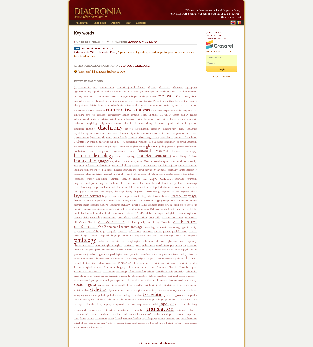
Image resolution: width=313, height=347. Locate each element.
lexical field (110, 187)
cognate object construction (184, 105)
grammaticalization (186, 146)
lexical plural (123, 187)
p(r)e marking (135, 231)
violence (101, 322)
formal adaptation (188, 141)
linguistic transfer (132, 196)
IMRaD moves (150, 165)
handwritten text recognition (91, 151)
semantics (160, 275)
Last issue (100, 22)
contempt (135, 114)
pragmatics (176, 245)
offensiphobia (191, 217)
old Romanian (86, 226)
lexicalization (164, 187)
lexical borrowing (164, 183)
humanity (192, 161)
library (129, 191)
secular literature (109, 275)
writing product (81, 326)
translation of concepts (85, 314)
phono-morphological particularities (90, 245)
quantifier (134, 254)
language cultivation (186, 178)
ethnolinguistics (148, 137)
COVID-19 (165, 114)
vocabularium (138, 322)
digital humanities (187, 128)
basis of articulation (99, 96)
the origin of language (156, 299)
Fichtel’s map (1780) (110, 141)
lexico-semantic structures (184, 187)
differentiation (169, 128)
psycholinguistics (98, 254)
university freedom (132, 318)
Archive (115, 22)
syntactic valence (188, 290)
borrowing (119, 100)
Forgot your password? (221, 76)
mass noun (179, 200)
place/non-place (114, 245)
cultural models (81, 118)
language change (131, 178)
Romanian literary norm (142, 267)
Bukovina (164, 100)
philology (85, 240)
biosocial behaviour (105, 100)
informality (173, 169)
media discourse (91, 204)
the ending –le (115, 299)
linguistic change (170, 191)
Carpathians (174, 100)
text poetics (191, 295)
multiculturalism (81, 213)
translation (160, 308)
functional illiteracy (83, 146)
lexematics (145, 183)
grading (162, 146)
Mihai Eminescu (149, 204)
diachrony (110, 127)
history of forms (188, 156)
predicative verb (81, 249)
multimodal (95, 213)
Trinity (111, 318)
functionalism (100, 146)
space (114, 284)
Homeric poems (151, 161)
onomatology (174, 227)
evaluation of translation (185, 137)
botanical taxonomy (134, 100)
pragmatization (190, 245)
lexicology (119, 191)
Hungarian (79, 165)
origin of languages (95, 231)
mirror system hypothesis (185, 204)
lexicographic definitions (86, 191)
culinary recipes (189, 114)
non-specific (154, 217)
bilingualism (190, 96)
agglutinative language (85, 91)
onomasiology (149, 227)
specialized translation (144, 284)
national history (109, 213)
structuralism (170, 284)
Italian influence (189, 173)
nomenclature (124, 217)
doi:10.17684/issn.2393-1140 (218, 51)
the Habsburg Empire (134, 299)
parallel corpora (179, 231)
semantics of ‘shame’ (176, 275)
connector (101, 114)
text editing (154, 294)
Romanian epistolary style (87, 267)
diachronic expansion (165, 123)
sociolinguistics (87, 284)
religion (141, 258)
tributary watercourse (97, 318)
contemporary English (118, 114)
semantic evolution (146, 275)
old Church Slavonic (85, 222)
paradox (167, 231)
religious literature (155, 258)
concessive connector (84, 114)
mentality (125, 204)
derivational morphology (85, 123)
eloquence (107, 137)
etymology (166, 137)
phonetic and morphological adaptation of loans (138, 241)
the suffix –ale (175, 299)
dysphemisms (95, 137)
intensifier (191, 169)
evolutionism (94, 141)
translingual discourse (172, 314)
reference (192, 254)
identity (127, 165)
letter (135, 183)
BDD (128, 22)
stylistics (98, 289)
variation (170, 318)
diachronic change (144, 123)
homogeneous (165, 161)
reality (183, 254)
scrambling (179, 271)
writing (177, 322)
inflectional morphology (144, 169)
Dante (139, 118)
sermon (103, 280)
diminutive (99, 133)
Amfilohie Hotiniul (113, 91)
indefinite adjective (167, 165)
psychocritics (80, 254)
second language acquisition (87, 275)
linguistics (147, 196)
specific (159, 284)
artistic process (151, 91)
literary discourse (161, 196)
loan (140, 200)
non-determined (139, 217)
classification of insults (122, 105)
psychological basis (119, 254)
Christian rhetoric (97, 105)
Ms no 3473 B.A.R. (187, 208)
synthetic (101, 295)
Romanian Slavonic (167, 267)
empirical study (120, 137)
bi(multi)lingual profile (134, 96)
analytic (126, 91)
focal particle (127, 141)
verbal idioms (80, 322)
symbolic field (149, 290)
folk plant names (155, 141)
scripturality (191, 271)
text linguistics (175, 295)
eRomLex (132, 137)
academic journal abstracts (131, 87)
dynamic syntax (81, 137)
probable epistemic (125, 249)
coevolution (164, 105)
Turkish (118, 318)
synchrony (163, 290)
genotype (112, 146)
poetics (138, 245)
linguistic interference (112, 196)
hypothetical (117, 165)
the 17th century (82, 299)
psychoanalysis (190, 249)
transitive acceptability (118, 309)
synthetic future (114, 295)
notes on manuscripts (172, 217)
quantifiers (145, 254)
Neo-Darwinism (144, 213)
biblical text (170, 95)
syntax (85, 295)
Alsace (100, 91)
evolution (80, 141)
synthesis (93, 295)
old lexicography (136, 222)
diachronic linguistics (84, 128)
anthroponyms (137, 91)
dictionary (155, 128)
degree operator (177, 118)
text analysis (137, 295)
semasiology (191, 275)
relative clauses (112, 258)
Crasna (175, 114)
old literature (185, 221)
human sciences (180, 161)
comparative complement (162, 110)
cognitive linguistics (84, 110)
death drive (162, 118)
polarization (148, 245)
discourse (124, 133)
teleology (126, 295)
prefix (92, 249)
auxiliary (174, 91)
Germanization (125, 146)
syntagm (78, 295)
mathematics (191, 200)
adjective (152, 87)
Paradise (158, 231)
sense (76, 280)
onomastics (162, 227)
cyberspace (129, 118)
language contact (158, 178)
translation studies (131, 314)
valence (161, 318)
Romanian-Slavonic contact (87, 271)
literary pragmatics (98, 200)
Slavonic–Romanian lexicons (162, 280)
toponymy (167, 303)
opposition (185, 227)
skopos (110, 280)
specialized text (125, 284)
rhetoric (191, 258)
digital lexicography (83, 133)
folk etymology (140, 141)
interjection (109, 173)
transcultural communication (88, 309)
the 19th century (99, 299)
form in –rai (174, 141)
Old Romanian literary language (120, 226)
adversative (178, 87)
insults (182, 169)
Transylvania (80, 318)
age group (191, 87)
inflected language (123, 169)
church (108, 105)
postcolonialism (162, 245)
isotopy (177, 173)
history (176, 156)
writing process (189, 322)
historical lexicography (184, 151)
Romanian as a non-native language (154, 262)
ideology (137, 165)
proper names (153, 249)
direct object (112, 133)
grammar (171, 146)
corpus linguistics (149, 114)
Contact (141, 22)
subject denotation (116, 290)
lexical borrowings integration (88, 187)
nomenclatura (109, 217)
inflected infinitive (103, 169)
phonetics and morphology (182, 241)
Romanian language (115, 267)
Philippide (192, 235)
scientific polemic (164, 271)
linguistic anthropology (147, 191)
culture (95, 118)
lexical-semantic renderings (144, 187)
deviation (128, 123)
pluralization (128, 245)
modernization (99, 208)
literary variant (130, 200)
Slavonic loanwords (137, 280)
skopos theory (120, 280)
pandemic (148, 231)
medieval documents (110, 204)
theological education (84, 304)
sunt (133, 290)
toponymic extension (125, 304)
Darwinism (149, 118)
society (193, 280)
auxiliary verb (81, 96)
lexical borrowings (187, 183)
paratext (193, 231)
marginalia (168, 200)
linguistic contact (87, 195)
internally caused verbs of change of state (135, 173)
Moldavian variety (158, 208)
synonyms (174, 290)
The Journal (81, 22)
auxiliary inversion (188, 91)
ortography (111, 231)
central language (189, 100)
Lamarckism (101, 178)
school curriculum (137, 271)
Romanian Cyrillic (187, 262)
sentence (84, 280)
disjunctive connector (140, 133)
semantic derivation (128, 275)
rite (93, 262)
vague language (149, 318)
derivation (192, 118)
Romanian (125, 263)
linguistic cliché (189, 191)
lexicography (106, 191)
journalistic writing (83, 178)
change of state (81, 105)
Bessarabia (116, 96)
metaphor (136, 204)
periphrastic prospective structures (139, 235)
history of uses (137, 161)
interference (97, 173)
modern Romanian (83, 208)
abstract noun (107, 87)
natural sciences (126, 213)
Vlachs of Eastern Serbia (118, 322)
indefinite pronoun (187, 165)
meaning (78, 204)
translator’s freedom (150, 314)
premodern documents (105, 249)
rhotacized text (82, 262)
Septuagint (94, 280)
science (150, 271)
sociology (106, 284)
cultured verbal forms (111, 118)
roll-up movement (107, 262)
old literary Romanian (159, 222)
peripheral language (110, 235)
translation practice (109, 314)
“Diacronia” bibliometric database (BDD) (101, 71)
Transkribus (138, 309)
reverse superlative (174, 258)
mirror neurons (165, 204)
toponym (109, 304)
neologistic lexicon (174, 213)
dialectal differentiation (137, 128)
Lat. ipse (126, 183)
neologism (159, 213)
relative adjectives (94, 258)
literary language (184, 195)
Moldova (173, 208)
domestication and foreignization (168, 133)
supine (139, 290)
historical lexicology (93, 155)
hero (132, 151)
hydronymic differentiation (98, 165)
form (166, 141)
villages (92, 322)
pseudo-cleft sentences (172, 249)
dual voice (191, 133)
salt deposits (109, 271)
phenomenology (166, 235)
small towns (183, 280)
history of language (91, 160)
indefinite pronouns (83, 169)
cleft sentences (140, 105)
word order (167, 322)
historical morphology (125, 156)
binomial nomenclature (84, 100)
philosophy (103, 241)
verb (178, 318)
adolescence (164, 87)
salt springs (121, 271)
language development (85, 183)
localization (148, 200)
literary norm (81, 200)
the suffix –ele (190, 299)
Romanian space (188, 267)
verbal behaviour (189, 318)
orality (194, 227)
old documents (111, 221)
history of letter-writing (119, 161)
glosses (151, 146)
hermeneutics (119, 151)
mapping (158, 200)
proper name (139, 249)
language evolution (109, 183)
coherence (100, 110)
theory (100, 304)
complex (178, 110)
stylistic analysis (81, 290)
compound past (190, 110)
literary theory (115, 200)
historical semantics (154, 155)
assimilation (164, 91)
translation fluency (187, 309)
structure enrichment (187, 284)
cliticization (153, 105)
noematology (96, 217)
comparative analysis (128, 109)
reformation (79, 258)
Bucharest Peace (151, 100)
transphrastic (191, 314)
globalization (139, 146)
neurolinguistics (81, 217)
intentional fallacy (82, 173)
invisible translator (164, 173)
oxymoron (122, 231)
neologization (190, 213)
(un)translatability (82, 87)
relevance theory (129, 258)
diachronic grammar (187, 123)
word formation (153, 322)
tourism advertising (187, 304)
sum (128, 290)
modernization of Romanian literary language (127, 208)
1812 (95, 87)
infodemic (161, 169)
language (114, 178)
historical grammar (153, 150)
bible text (151, 96)
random (154, 254)
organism (79, 231)
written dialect (96, 326)
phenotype (180, 235)
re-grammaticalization (169, 254)
